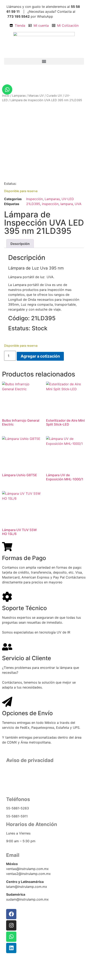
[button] (44, 61)
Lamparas (19, 96)
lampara (66, 204)
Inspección (34, 199)
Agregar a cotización (40, 356)
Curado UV (54, 96)
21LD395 (33, 204)
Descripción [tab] (20, 244)
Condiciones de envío (44, 783)
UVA (78, 204)
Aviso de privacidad (44, 778)
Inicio (5, 96)
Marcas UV (36, 96)
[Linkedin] (11, 948)
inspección (50, 204)
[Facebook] (11, 914)
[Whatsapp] (7, 89)
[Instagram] (11, 925)
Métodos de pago (44, 788)
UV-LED (68, 199)
